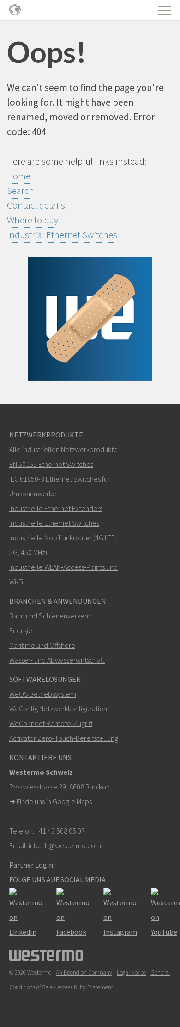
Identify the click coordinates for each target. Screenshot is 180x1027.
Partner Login (31, 864)
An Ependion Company (84, 972)
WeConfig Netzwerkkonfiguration (58, 708)
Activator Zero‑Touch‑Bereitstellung (63, 738)
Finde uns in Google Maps (54, 801)
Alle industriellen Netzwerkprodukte (63, 449)
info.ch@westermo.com (65, 845)
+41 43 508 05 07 (60, 830)
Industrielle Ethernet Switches (54, 523)
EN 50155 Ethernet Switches (51, 464)
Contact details (36, 205)
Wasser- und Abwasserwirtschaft (57, 659)
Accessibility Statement (85, 987)
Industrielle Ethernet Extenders (55, 508)
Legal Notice (131, 972)
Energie (20, 630)
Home (18, 176)
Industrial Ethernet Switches (62, 234)
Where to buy (32, 220)
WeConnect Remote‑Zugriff (50, 723)
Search (20, 190)
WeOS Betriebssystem (42, 693)
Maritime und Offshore (42, 645)
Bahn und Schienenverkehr (49, 615)
